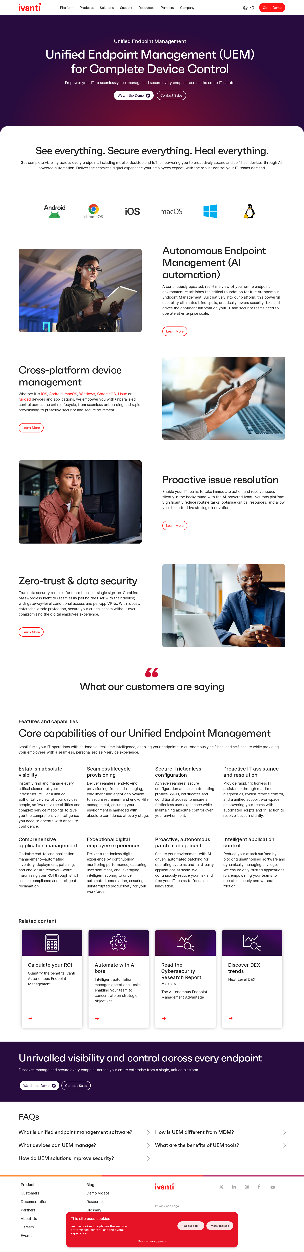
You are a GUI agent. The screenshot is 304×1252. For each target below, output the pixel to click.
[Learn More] (54, 211)
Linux (122, 394)
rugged (25, 399)
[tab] (67, 8)
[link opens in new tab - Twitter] (221, 1187)
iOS (44, 394)
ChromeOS (106, 394)
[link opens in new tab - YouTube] (272, 1187)
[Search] (253, 7)
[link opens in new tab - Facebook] (259, 1188)
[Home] (30, 7)
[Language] (245, 7)
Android (56, 394)
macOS (71, 394)
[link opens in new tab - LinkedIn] (234, 1188)
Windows (87, 394)
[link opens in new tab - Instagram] (247, 1188)
